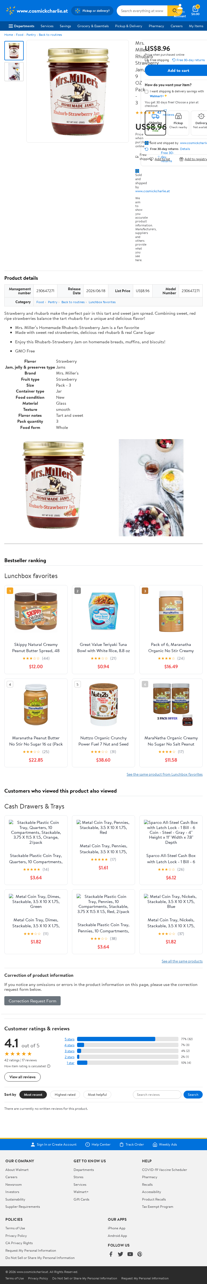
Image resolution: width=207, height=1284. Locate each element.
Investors (12, 1191)
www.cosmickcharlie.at (152, 190)
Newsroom (13, 1184)
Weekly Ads (168, 1144)
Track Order (135, 1144)
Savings (65, 25)
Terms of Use (15, 1228)
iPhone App (116, 1228)
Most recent (33, 1094)
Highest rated (65, 1094)
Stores (78, 1176)
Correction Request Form (32, 1001)
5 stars (69, 1039)
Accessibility (151, 1191)
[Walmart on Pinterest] (140, 1254)
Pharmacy (156, 25)
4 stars (69, 1045)
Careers (176, 25)
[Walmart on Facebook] (111, 1254)
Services (47, 25)
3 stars (69, 1051)
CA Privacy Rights (19, 1242)
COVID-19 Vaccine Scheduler (164, 1169)
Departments (24, 25)
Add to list (162, 159)
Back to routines (50, 34)
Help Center (101, 1144)
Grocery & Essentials (93, 25)
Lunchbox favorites (102, 302)
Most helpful (97, 1094)
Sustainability (15, 1199)
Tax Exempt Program (157, 1206)
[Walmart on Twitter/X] (120, 1254)
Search (193, 1094)
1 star (70, 1063)
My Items (196, 25)
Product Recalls (154, 1199)
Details (185, 149)
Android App (117, 1235)
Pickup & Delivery (128, 25)
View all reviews (22, 1076)
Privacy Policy (16, 1235)
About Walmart (17, 1169)
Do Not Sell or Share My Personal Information (40, 1257)
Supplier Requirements (22, 1206)
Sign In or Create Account (57, 1144)
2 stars (69, 1057)
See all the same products (182, 961)
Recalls (147, 1184)
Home (8, 34)
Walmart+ (81, 1191)
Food (19, 34)
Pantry (31, 34)
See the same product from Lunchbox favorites (165, 774)
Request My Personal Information (30, 1250)
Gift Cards (81, 1199)
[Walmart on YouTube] (130, 1254)
